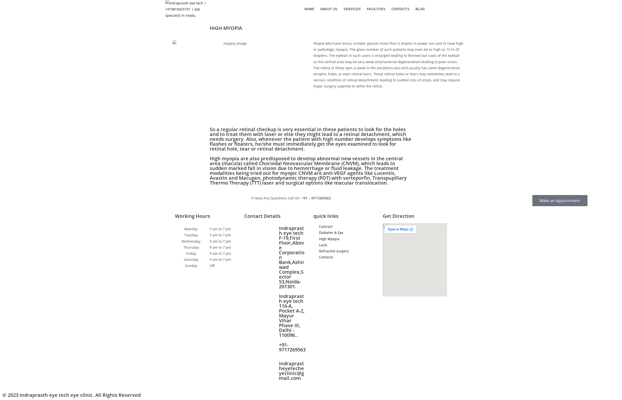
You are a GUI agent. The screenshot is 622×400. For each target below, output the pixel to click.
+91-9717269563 (292, 347)
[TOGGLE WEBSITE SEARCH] (432, 9)
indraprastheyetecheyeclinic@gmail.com (291, 370)
